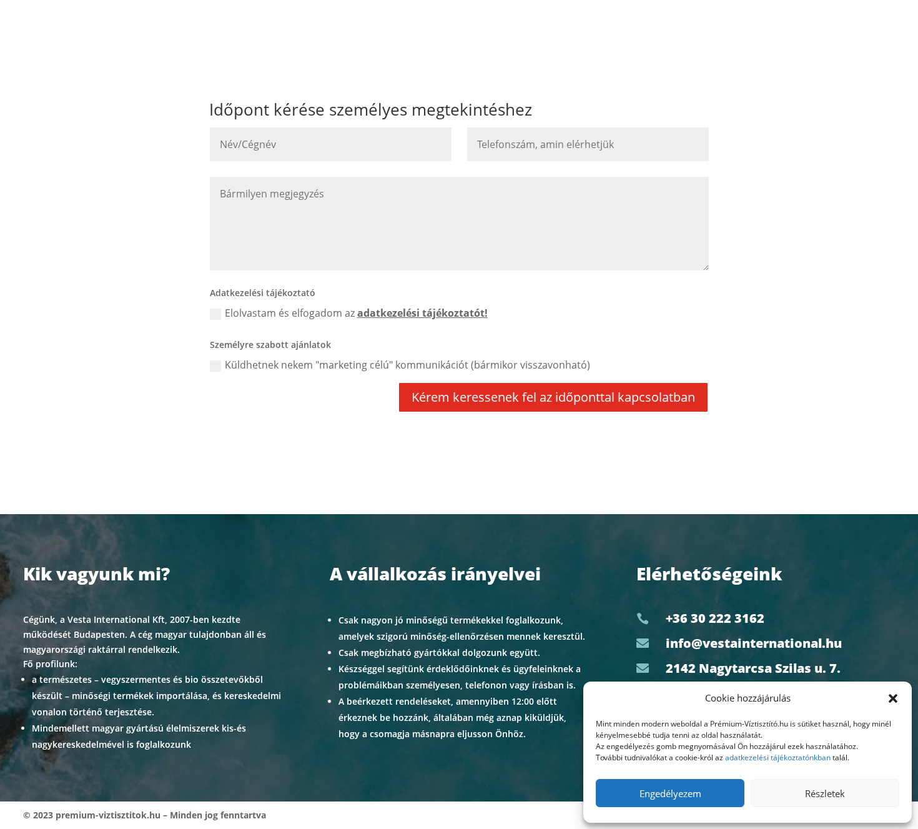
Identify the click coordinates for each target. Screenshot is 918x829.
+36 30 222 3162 (715, 618)
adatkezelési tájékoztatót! (422, 313)
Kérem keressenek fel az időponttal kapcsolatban (553, 397)
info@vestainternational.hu (754, 643)
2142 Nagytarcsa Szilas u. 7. (753, 668)
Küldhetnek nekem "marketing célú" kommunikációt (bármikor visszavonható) (407, 365)
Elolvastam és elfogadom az (356, 313)
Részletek (825, 793)
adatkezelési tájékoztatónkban (778, 757)
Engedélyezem (670, 793)
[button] (893, 698)
